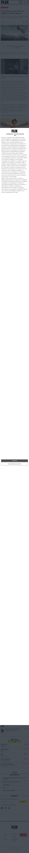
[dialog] (14, 426)
